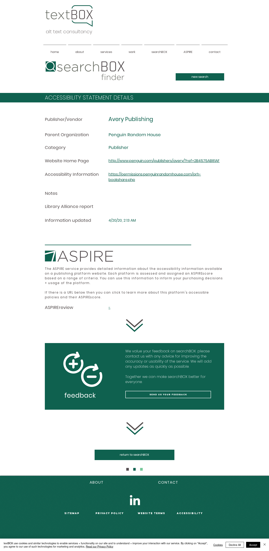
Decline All (235, 545)
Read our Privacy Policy (99, 546)
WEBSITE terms (151, 513)
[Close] (264, 545)
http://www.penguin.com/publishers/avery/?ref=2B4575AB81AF (164, 160)
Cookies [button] (218, 545)
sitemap (71, 513)
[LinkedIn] (135, 500)
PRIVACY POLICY (110, 513)
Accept (253, 545)
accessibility (190, 513)
